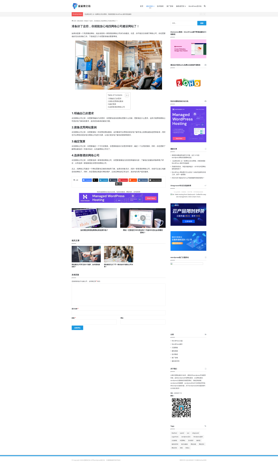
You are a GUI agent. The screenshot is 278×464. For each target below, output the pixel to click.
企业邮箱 (174, 440)
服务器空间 (180, 6)
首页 (141, 6)
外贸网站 (182, 440)
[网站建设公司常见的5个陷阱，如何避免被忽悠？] (86, 254)
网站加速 (193, 444)
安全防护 (190, 440)
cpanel (182, 433)
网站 (122, 318)
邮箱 (74, 318)
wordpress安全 (185, 437)
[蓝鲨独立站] (81, 6)
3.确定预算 (112, 104)
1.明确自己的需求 (114, 98)
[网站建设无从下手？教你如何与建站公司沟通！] (118, 254)
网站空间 (174, 448)
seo (188, 433)
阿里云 (187, 448)
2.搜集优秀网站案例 (115, 101)
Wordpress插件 (198, 437)
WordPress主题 (177, 341)
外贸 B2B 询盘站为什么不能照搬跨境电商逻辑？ (188, 178)
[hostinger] (188, 124)
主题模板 (175, 347)
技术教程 (160, 6)
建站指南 (149, 6)
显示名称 (75, 309)
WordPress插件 (177, 344)
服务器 (198, 440)
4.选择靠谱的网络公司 (116, 107)
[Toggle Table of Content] (125, 95)
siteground (195, 433)
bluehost (174, 433)
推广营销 (170, 6)
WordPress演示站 (195, 6)
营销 (181, 448)
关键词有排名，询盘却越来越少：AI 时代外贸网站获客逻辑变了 (104, 14)
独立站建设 (184, 444)
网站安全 (201, 444)
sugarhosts (175, 437)
